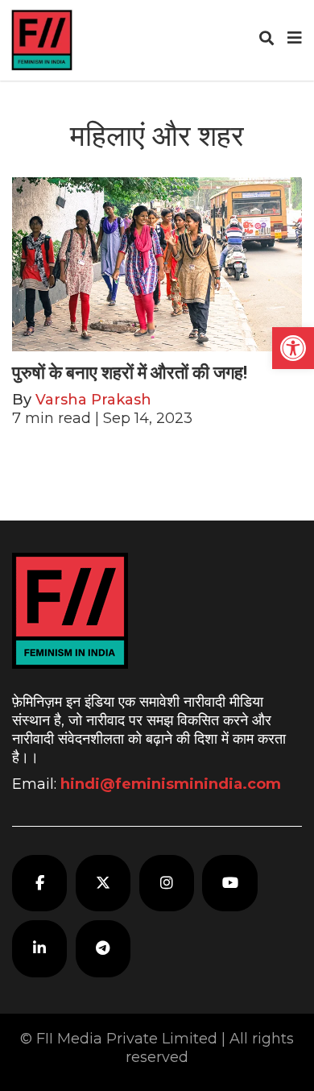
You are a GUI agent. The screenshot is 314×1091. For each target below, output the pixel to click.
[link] (293, 348)
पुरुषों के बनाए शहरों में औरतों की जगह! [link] (129, 373)
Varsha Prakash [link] (93, 400)
